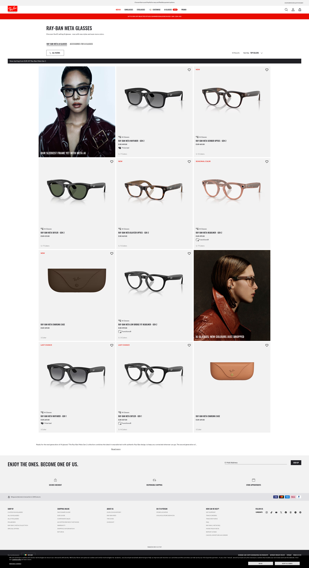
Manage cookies (15, 563)
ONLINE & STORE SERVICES (165, 515)
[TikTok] (271, 512)
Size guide (61, 515)
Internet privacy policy (277, 555)
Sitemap (289, 555)
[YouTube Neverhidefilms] (276, 512)
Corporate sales (63, 519)
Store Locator (162, 512)
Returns (60, 532)
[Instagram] (267, 512)
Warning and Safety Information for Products (253, 555)
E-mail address (231, 462)
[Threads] (291, 512)
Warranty (61, 525)
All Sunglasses (13, 515)
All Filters (56, 53)
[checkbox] (189, 69)
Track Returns (212, 519)
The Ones (110, 519)
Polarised (12, 522)
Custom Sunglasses (15, 512)
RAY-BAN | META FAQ (213, 525)
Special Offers (13, 529)
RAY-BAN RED (111, 515)
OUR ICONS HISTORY (114, 512)
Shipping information (66, 529)
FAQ (207, 522)
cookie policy (16, 559)
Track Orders (211, 515)
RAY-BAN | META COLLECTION (18, 525)
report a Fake (211, 532)
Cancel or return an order (217, 535)
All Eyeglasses (13, 519)
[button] (262, 53)
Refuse (261, 563)
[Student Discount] (259, 512)
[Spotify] (295, 512)
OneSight (110, 522)
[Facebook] (286, 512)
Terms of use (297, 555)
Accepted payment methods (68, 522)
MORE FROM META (212, 529)
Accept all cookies (287, 563)
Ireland (30, 555)
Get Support (211, 512)
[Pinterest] (300, 512)
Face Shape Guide (63, 512)
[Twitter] (281, 512)
